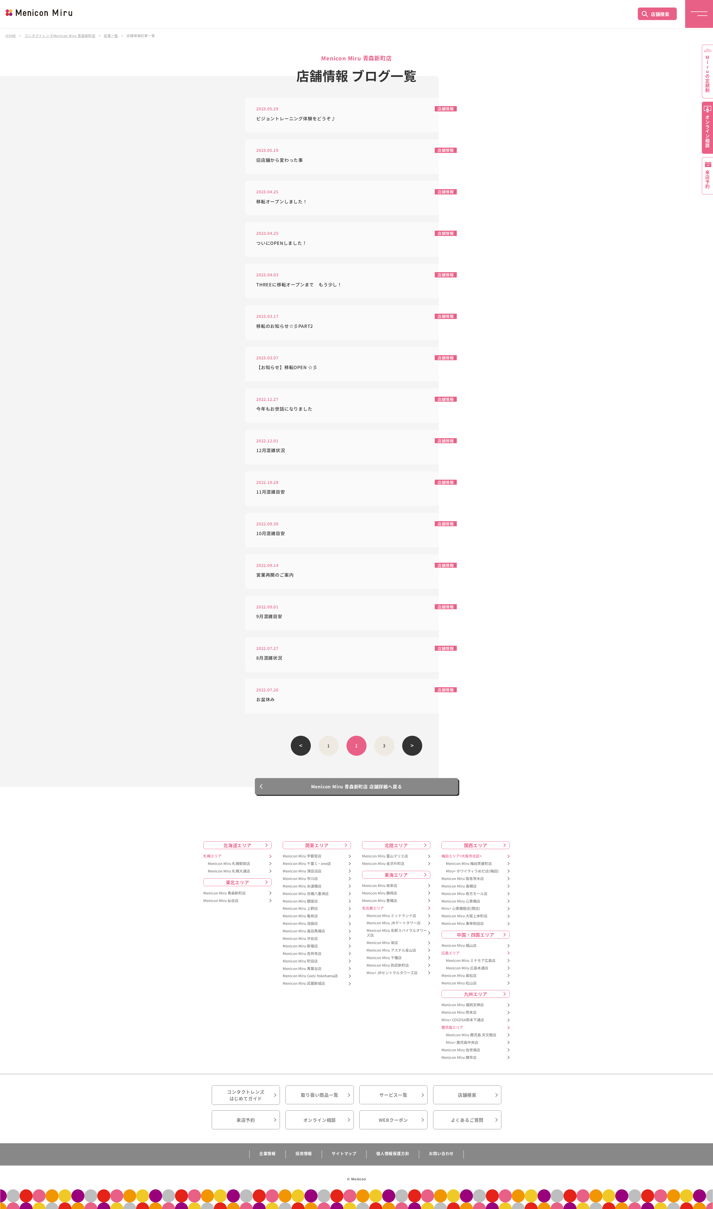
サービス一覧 (393, 1094)
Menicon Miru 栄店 (382, 942)
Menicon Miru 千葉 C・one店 (307, 863)
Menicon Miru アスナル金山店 (391, 950)
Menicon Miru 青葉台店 (302, 968)
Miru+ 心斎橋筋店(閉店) (460, 908)
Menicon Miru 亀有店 (300, 916)
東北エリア (237, 882)
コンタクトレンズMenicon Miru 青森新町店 (60, 35)
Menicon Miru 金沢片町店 (383, 863)
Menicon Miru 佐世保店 (460, 1050)
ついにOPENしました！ (281, 243)
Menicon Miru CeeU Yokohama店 (310, 976)
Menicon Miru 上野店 (300, 908)
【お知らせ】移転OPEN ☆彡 (287, 367)
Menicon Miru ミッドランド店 (391, 915)
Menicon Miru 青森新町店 (224, 893)
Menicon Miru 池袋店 (300, 923)
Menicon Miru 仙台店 (220, 900)
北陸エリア (396, 845)
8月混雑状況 (269, 658)
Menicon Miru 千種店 (384, 958)
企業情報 (267, 1153)
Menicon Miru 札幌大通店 (229, 871)
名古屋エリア (373, 908)
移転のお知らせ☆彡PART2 (284, 326)
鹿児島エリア (452, 1027)
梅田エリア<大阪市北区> (461, 856)
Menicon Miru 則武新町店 (388, 965)
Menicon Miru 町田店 (300, 961)
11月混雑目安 (270, 492)
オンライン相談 (319, 1120)
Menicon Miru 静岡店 (379, 893)
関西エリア (475, 845)
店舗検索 (660, 14)
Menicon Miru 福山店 (459, 945)
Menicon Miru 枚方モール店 (464, 893)
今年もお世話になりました (284, 409)
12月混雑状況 (270, 450)
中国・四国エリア (475, 934)
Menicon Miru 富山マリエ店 (385, 856)
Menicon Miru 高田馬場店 (304, 931)
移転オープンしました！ (281, 201)
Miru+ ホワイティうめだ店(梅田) (472, 871)
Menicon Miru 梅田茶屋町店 (469, 863)
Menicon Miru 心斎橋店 (460, 901)
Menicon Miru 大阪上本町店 (464, 916)
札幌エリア (212, 856)
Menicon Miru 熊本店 (459, 1012)
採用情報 (304, 1153)
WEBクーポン (393, 1120)
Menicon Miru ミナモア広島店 (470, 960)
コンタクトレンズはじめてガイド (245, 1095)
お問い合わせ (441, 1153)
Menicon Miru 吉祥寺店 (302, 953)
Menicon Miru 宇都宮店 (302, 856)
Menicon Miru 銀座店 (300, 901)
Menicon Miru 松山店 (459, 983)
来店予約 (245, 1120)
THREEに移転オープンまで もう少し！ (299, 284)
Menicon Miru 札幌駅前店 (229, 863)
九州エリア (475, 994)
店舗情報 (446, 108)
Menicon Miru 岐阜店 (379, 885)
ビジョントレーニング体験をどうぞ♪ (296, 118)
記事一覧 (111, 35)
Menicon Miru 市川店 (300, 878)
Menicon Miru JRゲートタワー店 (394, 923)
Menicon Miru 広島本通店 (467, 968)
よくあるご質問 (467, 1120)
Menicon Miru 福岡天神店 (462, 1005)
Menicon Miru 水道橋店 (302, 886)
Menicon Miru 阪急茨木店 (462, 878)
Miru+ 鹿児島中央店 (462, 1042)
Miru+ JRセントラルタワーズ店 (392, 973)
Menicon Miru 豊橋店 (379, 900)
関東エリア (317, 845)
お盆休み (265, 699)
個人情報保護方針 (392, 1153)
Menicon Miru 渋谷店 (300, 938)
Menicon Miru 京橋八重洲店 (306, 893)
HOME (11, 35)
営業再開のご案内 (275, 575)
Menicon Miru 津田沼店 (302, 871)
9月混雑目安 (269, 616)
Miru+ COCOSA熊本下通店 (462, 1020)
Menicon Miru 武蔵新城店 (304, 983)
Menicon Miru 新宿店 (300, 946)
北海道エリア (237, 845)
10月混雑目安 (270, 533)
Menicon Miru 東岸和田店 (462, 923)
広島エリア (450, 953)
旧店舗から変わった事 (279, 160)
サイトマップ (344, 1153)
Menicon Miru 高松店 (459, 975)
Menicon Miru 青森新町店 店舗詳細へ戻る (356, 786)
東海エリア (396, 874)
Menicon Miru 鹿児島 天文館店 (471, 1035)
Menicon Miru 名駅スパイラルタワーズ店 (397, 933)
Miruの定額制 (707, 73)
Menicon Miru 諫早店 (459, 1057)
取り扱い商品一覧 (319, 1094)
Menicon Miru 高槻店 (459, 886)
